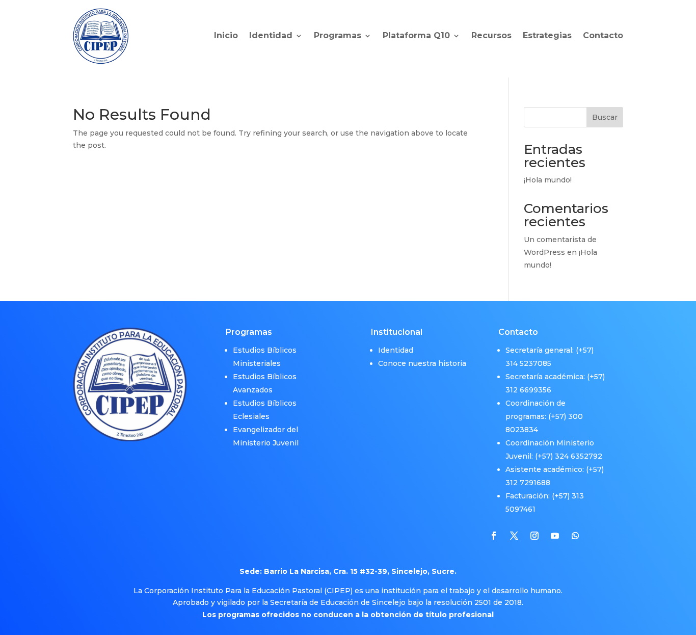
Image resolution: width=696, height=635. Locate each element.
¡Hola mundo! (548, 179)
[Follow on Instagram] (534, 535)
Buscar (605, 117)
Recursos (491, 35)
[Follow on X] (514, 535)
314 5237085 (528, 363)
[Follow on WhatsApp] (575, 535)
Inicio (226, 35)
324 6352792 (578, 456)
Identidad (270, 35)
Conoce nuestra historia (422, 363)
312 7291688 (527, 482)
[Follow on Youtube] (555, 535)
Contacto (603, 35)
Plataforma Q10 (416, 35)
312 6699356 (528, 389)
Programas (337, 35)
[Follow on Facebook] (494, 535)
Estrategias (547, 35)
